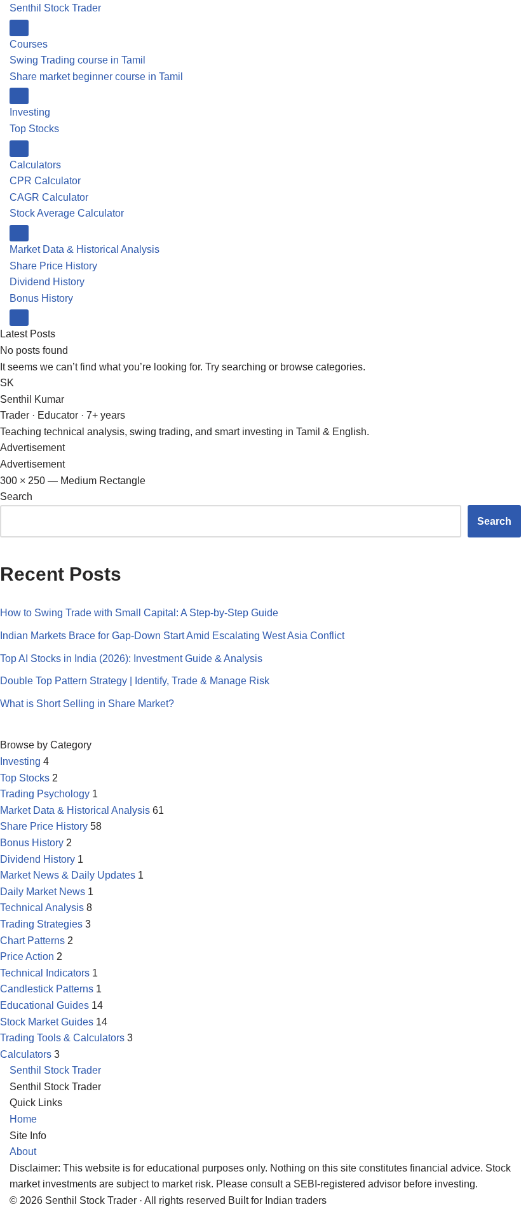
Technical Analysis (42, 907)
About (23, 1151)
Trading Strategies (41, 924)
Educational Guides (44, 1005)
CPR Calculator (45, 180)
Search (16, 496)
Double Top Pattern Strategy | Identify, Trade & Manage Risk (134, 680)
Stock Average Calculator (67, 213)
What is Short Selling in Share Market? (87, 703)
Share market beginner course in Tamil (96, 76)
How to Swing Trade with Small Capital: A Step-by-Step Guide (139, 612)
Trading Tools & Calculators (62, 1037)
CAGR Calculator (49, 197)
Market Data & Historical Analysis (84, 249)
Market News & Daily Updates (67, 875)
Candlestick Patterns (46, 988)
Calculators (35, 164)
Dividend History (47, 281)
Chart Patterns (32, 940)
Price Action (27, 956)
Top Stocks (34, 128)
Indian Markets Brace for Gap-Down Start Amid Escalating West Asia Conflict (172, 635)
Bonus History (41, 298)
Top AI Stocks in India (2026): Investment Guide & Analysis (131, 658)
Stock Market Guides (46, 1022)
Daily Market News (42, 891)
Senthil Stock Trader (55, 8)
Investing (30, 112)
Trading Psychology (45, 793)
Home (23, 1119)
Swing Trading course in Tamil (77, 60)
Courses (29, 44)
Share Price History (53, 265)
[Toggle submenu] (19, 96)
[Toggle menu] (19, 28)
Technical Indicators (45, 973)
